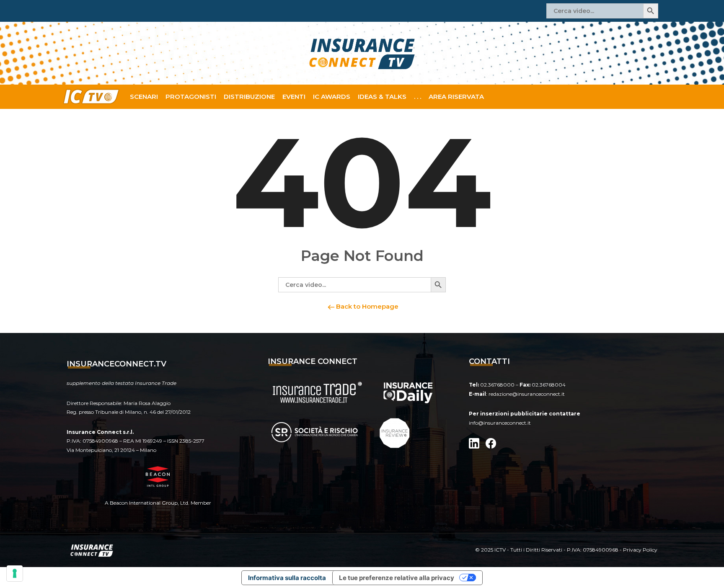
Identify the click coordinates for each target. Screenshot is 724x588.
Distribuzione (249, 97)
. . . (417, 97)
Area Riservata (456, 97)
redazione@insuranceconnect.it (527, 394)
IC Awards (331, 97)
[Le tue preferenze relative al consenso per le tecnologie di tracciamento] (15, 573)
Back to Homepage (366, 306)
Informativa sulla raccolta (287, 578)
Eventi (293, 97)
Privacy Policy (640, 550)
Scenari (144, 97)
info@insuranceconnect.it (500, 423)
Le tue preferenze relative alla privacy (396, 578)
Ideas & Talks (382, 97)
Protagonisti (190, 97)
